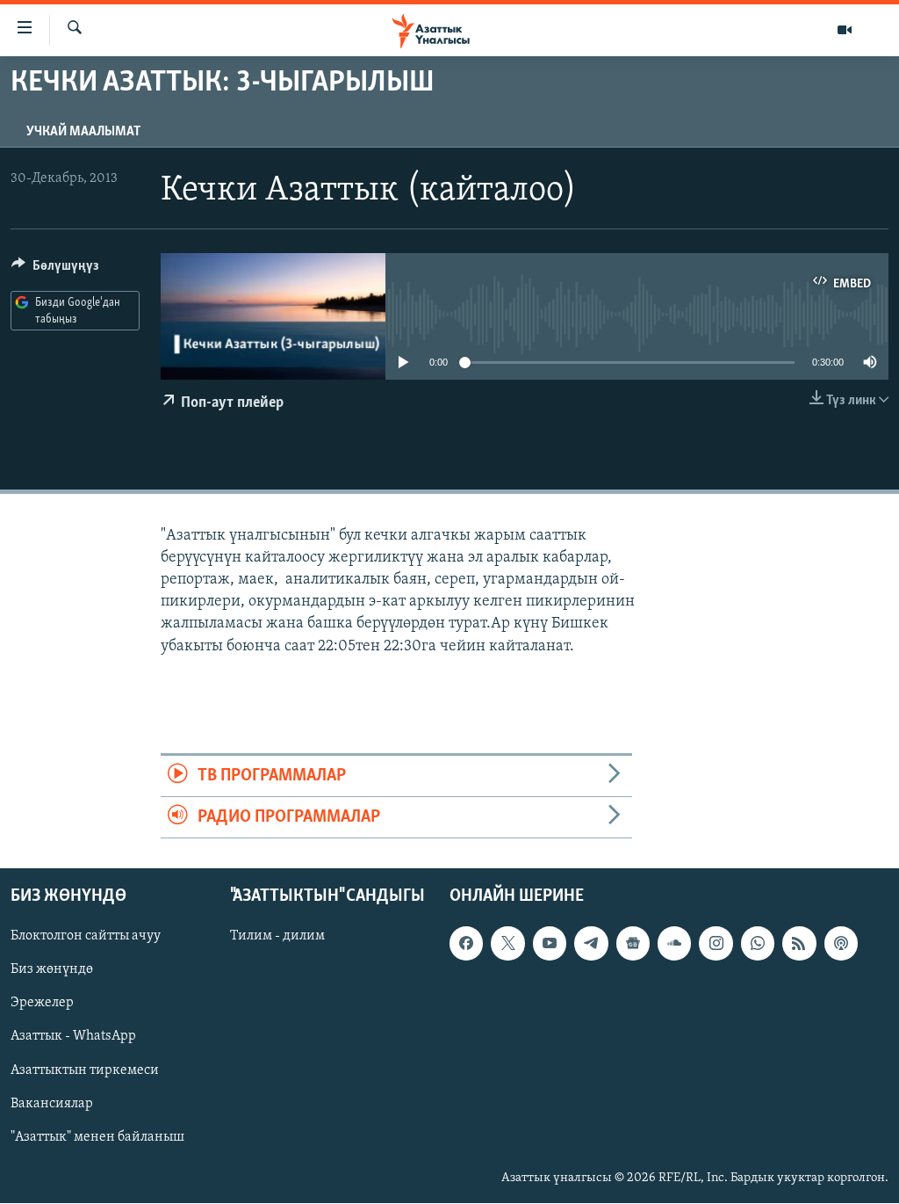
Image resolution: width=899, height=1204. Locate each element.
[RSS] (799, 944)
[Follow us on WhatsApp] (757, 944)
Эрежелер (42, 1004)
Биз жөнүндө (52, 970)
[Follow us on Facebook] (466, 944)
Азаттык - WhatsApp (73, 1037)
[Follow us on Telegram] (591, 944)
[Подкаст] (841, 944)
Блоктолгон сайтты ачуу (86, 937)
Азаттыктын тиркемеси (85, 1070)
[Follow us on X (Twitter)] (507, 944)
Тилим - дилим (277, 937)
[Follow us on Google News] (633, 944)
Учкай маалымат (83, 132)
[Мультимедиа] (844, 30)
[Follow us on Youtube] (549, 944)
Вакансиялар (52, 1104)
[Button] (55, 269)
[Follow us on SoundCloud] (674, 944)
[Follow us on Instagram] (715, 944)
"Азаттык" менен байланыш (97, 1137)
